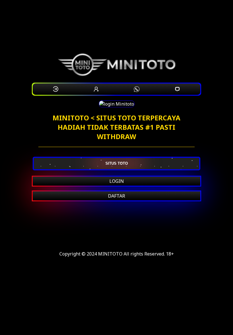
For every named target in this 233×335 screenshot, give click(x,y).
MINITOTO (110, 254)
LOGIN (116, 181)
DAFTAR (116, 196)
